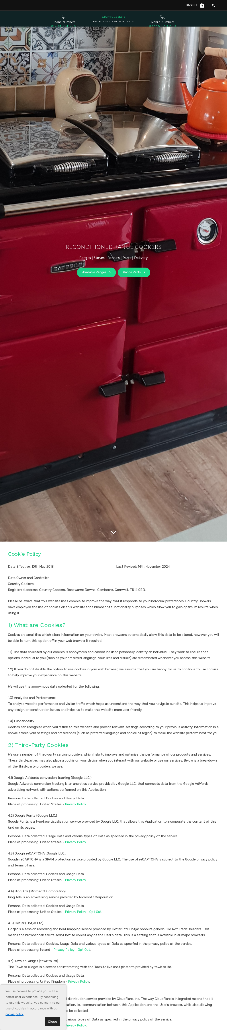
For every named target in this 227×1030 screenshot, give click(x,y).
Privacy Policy (75, 804)
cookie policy (14, 1014)
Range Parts (132, 272)
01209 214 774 (63, 26)
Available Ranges (94, 272)
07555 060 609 (162, 26)
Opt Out (95, 912)
